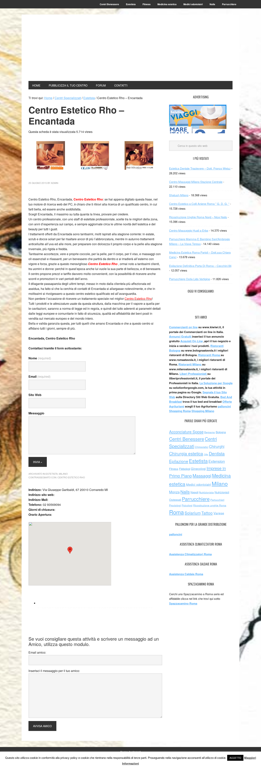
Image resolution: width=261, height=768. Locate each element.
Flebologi (184, 469)
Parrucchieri (217, 500)
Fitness (173, 469)
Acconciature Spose (186, 431)
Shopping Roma (180, 411)
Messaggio (36, 413)
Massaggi (202, 475)
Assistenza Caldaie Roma (186, 574)
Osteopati (175, 500)
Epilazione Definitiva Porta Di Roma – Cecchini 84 (200, 266)
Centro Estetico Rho (71, 477)
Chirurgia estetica (186, 453)
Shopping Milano (202, 411)
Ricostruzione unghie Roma (209, 505)
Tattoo (207, 513)
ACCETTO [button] (235, 758)
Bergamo (209, 432)
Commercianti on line (183, 327)
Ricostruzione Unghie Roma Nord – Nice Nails (198, 217)
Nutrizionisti (222, 492)
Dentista (217, 453)
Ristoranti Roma (209, 355)
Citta (206, 454)
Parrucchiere (196, 498)
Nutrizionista (206, 492)
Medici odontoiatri (198, 484)
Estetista (52, 473)
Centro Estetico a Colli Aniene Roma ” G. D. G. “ (199, 204)
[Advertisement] (169, 48)
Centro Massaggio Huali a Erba (188, 230)
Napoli (194, 492)
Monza (174, 491)
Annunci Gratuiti (180, 336)
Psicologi (187, 505)
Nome (39, 358)
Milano (63, 473)
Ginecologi (198, 468)
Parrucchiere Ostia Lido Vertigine (189, 279)
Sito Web (34, 395)
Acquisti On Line (191, 341)
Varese (218, 513)
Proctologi (175, 505)
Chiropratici (201, 447)
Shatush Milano (178, 195)
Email (39, 376)
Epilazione (178, 461)
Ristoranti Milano (190, 364)
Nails (185, 491)
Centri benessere (54, 29)
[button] (69, 550)
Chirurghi (216, 446)
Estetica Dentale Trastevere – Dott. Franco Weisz (200, 168)
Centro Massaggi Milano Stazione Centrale (195, 182)
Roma (176, 512)
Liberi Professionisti (193, 374)
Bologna (221, 432)
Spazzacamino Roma (183, 603)
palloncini (224, 406)
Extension (216, 461)
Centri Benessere (186, 438)
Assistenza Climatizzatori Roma (190, 554)
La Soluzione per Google (216, 383)
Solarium (193, 513)
